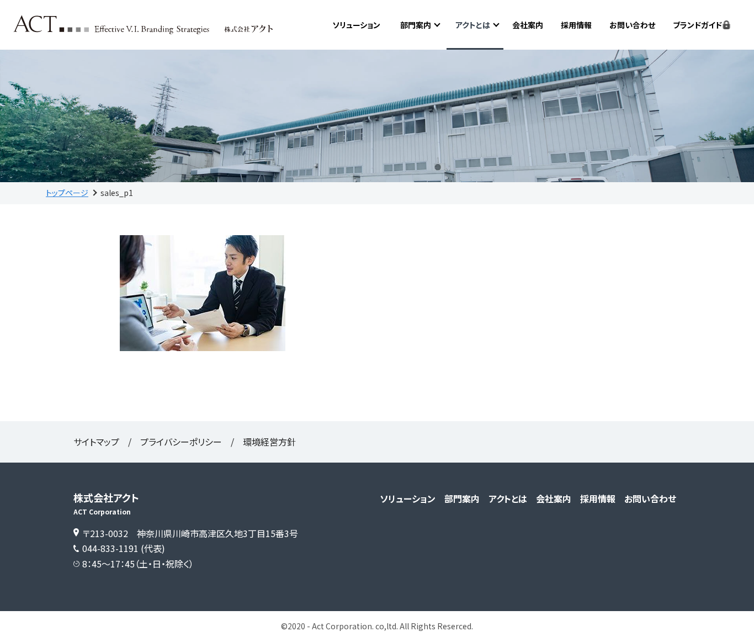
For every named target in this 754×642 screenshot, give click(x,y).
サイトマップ (96, 441)
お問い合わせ (632, 24)
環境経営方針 (269, 441)
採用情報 (576, 24)
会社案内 (527, 24)
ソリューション (356, 24)
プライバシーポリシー (181, 441)
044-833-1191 (110, 548)
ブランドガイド (697, 24)
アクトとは (472, 24)
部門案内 (415, 24)
